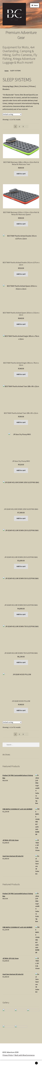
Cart (32, 1062)
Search (21, 1064)
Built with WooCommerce (24, 1055)
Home (7, 71)
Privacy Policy (8, 1055)
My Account (7, 1064)
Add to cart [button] (21, 173)
